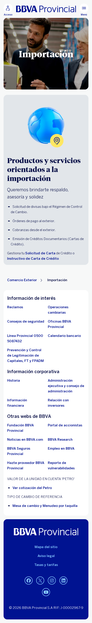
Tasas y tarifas (46, 565)
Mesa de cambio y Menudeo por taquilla (45, 506)
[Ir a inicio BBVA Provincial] (46, 9)
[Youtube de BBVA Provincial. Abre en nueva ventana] (46, 592)
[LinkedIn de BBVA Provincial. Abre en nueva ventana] (63, 581)
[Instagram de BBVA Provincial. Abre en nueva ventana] (52, 581)
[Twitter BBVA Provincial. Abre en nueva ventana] (40, 581)
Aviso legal (46, 556)
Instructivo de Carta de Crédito (33, 259)
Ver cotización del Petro (32, 488)
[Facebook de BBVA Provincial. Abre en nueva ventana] (29, 581)
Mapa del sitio (46, 547)
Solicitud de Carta (40, 253)
